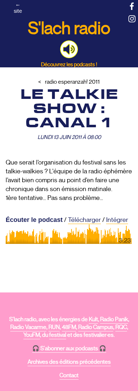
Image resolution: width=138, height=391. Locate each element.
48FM (69, 327)
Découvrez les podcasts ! (69, 64)
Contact (69, 375)
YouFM (31, 335)
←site (18, 7)
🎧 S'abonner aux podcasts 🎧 (69, 348)
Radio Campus (95, 327)
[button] (69, 49)
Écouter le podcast (34, 219)
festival (57, 335)
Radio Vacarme (28, 327)
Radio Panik (114, 319)
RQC (121, 327)
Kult (93, 319)
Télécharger (84, 220)
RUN (54, 327)
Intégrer (117, 220)
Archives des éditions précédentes (69, 361)
